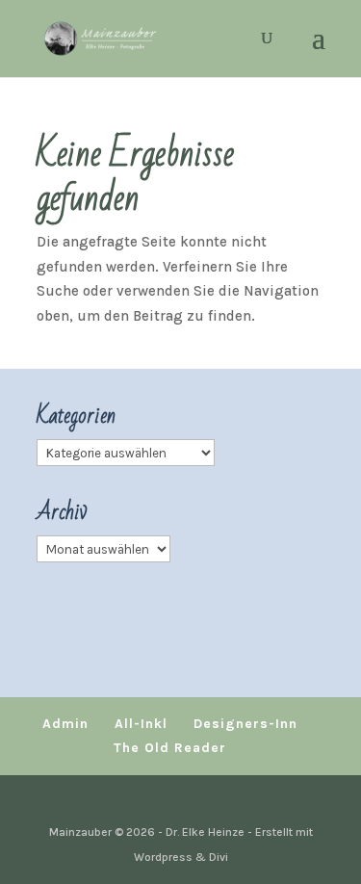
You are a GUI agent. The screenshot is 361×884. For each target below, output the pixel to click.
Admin (65, 723)
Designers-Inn (245, 723)
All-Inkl (141, 723)
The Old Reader (170, 748)
